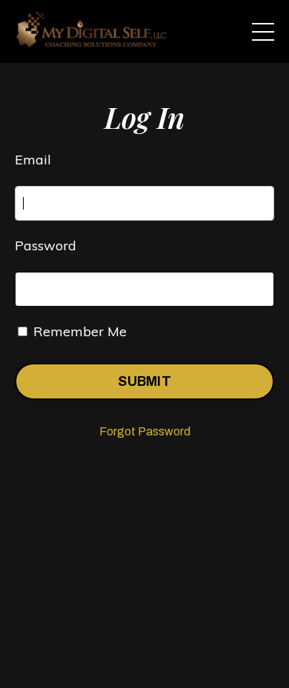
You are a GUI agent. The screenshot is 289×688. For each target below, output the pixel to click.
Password (45, 245)
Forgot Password (144, 431)
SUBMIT (144, 381)
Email (33, 159)
